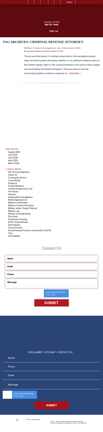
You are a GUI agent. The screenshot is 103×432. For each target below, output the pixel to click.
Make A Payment (60, 335)
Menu (69, 2)
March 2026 (13, 163)
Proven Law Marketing (79, 423)
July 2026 (12, 155)
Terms (53, 295)
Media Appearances (17, 200)
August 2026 (14, 152)
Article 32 (12, 175)
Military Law (13, 211)
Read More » (75, 73)
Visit (51, 2)
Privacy (48, 295)
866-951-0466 (51, 24)
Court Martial (14, 180)
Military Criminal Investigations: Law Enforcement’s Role (52, 48)
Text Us (53, 31)
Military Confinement (18, 203)
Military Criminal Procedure (21, 205)
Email (44, 2)
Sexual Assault (15, 227)
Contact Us (65, 352)
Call (37, 2)
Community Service (17, 178)
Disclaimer (35, 352)
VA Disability (14, 236)
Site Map (50, 352)
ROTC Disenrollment (18, 222)
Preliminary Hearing (17, 219)
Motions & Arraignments (19, 214)
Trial (10, 233)
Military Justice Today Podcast (22, 208)
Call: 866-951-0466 (51, 329)
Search (57, 2)
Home (31, 2)
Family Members (16, 186)
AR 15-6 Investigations (19, 172)
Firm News (13, 191)
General (12, 194)
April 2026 (13, 160)
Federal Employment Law (20, 189)
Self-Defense (14, 225)
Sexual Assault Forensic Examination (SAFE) (29, 230)
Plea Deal (13, 216)
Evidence (12, 183)
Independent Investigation (20, 197)
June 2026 (13, 158)
